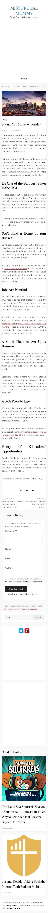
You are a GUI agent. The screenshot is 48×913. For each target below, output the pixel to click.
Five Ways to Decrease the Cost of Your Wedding (36, 504)
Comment (10, 531)
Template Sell (15, 908)
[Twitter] (21, 630)
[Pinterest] (27, 630)
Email (8, 558)
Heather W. (18, 130)
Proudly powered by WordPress (16, 905)
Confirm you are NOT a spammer (23, 594)
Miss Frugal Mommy (24, 11)
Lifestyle (5, 120)
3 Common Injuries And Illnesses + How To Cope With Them (12, 504)
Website (9, 568)
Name (8, 549)
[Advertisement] (24, 49)
